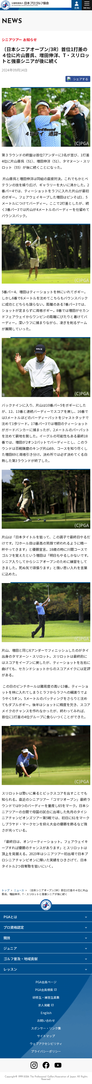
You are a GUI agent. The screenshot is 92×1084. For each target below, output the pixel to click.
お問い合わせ (46, 1020)
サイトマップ (46, 1036)
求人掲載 (46, 1005)
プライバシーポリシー (46, 1051)
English (46, 1013)
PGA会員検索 (46, 990)
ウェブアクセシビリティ (46, 1043)
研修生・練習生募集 (46, 997)
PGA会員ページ (46, 982)
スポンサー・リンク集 (46, 1028)
